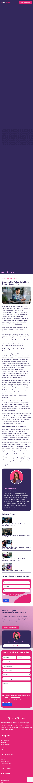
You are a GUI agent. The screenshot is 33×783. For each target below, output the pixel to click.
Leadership (3, 742)
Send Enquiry (7, 705)
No (11, 702)
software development (17, 306)
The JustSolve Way (5, 740)
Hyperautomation (5, 758)
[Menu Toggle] (14, 2)
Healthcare (3, 777)
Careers (2, 746)
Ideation (3, 759)
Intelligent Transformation (7, 765)
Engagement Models (5, 744)
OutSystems (18, 324)
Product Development (6, 766)
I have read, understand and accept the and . (17, 696)
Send (6, 600)
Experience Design (5, 761)
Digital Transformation (6, 763)
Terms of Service (15, 595)
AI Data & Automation (6, 768)
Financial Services (5, 780)
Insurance (3, 778)
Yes (6, 702)
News (2, 749)
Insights (2, 747)
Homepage (3, 739)
